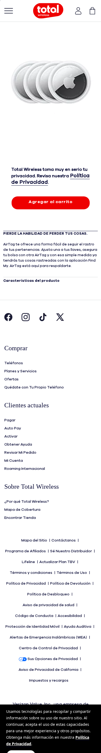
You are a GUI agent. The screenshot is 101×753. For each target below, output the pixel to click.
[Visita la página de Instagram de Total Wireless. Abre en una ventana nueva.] (26, 320)
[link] (90, 10)
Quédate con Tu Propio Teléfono (34, 387)
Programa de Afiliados (26, 551)
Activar (11, 436)
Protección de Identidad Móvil (32, 627)
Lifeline (29, 562)
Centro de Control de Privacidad (49, 648)
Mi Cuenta (13, 461)
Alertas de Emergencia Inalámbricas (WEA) (49, 637)
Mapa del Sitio (34, 540)
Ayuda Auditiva (78, 627)
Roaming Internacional (24, 469)
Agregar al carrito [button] (50, 202)
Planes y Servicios (20, 371)
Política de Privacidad (26, 583)
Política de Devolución (70, 583)
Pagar (9, 420)
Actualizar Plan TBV (57, 562)
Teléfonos (13, 363)
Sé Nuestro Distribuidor (71, 551)
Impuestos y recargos (49, 680)
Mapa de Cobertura (22, 510)
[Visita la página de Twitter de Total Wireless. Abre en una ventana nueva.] (60, 320)
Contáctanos (63, 540)
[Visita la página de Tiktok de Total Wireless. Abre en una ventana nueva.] (43, 320)
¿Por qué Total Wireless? (26, 502)
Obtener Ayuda (18, 444)
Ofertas (11, 379)
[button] (78, 10)
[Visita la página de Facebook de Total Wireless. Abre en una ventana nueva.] (8, 320)
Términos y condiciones (31, 573)
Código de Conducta (34, 616)
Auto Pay (12, 428)
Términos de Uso (72, 573)
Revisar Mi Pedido (20, 452)
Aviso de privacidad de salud (49, 605)
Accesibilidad (70, 616)
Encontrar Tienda (20, 518)
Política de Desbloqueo (48, 594)
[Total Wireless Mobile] (48, 11)
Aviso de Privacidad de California (49, 670)
